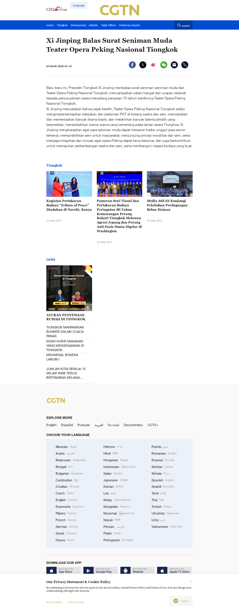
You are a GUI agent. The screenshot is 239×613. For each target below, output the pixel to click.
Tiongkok (54, 165)
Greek (66, 533)
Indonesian (119, 467)
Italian (112, 473)
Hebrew (113, 447)
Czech (65, 493)
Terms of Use (76, 602)
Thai (158, 500)
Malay (117, 500)
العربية (99, 425)
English (51, 425)
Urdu (158, 520)
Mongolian (116, 507)
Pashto (160, 447)
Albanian (66, 447)
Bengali (64, 467)
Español (67, 425)
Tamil (159, 493)
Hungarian (116, 460)
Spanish (163, 480)
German (67, 527)
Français (84, 425)
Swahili (163, 487)
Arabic (65, 453)
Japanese (115, 480)
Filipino (66, 513)
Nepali (111, 520)
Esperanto (70, 507)
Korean (113, 487)
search (186, 25)
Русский (113, 425)
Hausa (65, 540)
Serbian (162, 467)
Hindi (110, 453)
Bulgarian (69, 473)
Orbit (50, 260)
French (66, 520)
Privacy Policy (54, 602)
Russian (163, 460)
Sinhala (161, 473)
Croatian (68, 487)
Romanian (164, 453)
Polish (112, 533)
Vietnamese (167, 527)
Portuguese (118, 540)
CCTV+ (153, 425)
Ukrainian (165, 513)
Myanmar (119, 513)
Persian (113, 527)
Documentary (133, 425)
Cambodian (67, 480)
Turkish (162, 507)
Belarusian (70, 460)
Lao (109, 493)
